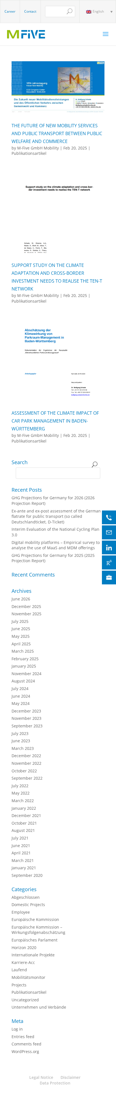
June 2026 (21, 599)
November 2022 (26, 763)
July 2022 (20, 785)
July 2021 (20, 838)
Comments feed (26, 1044)
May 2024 (21, 703)
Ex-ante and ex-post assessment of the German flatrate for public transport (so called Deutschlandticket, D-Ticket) (56, 516)
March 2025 (23, 651)
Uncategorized (25, 999)
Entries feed (23, 1036)
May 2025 (21, 636)
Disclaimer (71, 1077)
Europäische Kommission (35, 919)
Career (10, 11)
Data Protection (55, 1083)
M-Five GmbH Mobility (38, 148)
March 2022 (23, 800)
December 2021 (26, 815)
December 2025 (26, 606)
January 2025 (24, 666)
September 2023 (27, 726)
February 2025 (25, 658)
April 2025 (21, 643)
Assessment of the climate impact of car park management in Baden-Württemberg (55, 421)
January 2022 (24, 808)
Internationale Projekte (33, 954)
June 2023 (21, 740)
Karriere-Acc (23, 962)
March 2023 (23, 748)
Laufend (19, 969)
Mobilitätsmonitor (28, 977)
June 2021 (21, 845)
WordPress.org (25, 1051)
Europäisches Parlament (34, 940)
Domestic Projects (28, 904)
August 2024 (23, 681)
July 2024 (20, 688)
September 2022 (27, 778)
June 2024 (21, 696)
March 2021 (23, 860)
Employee (21, 912)
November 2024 (26, 673)
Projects (19, 985)
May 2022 (21, 793)
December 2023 (26, 711)
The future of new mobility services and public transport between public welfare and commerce (57, 133)
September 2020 (27, 875)
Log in (17, 1029)
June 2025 (21, 628)
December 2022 (26, 755)
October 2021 (24, 823)
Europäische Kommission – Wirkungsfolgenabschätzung (38, 929)
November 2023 (26, 718)
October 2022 (24, 770)
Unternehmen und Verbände (39, 1007)
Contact (30, 11)
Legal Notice (41, 1077)
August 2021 (23, 830)
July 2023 (20, 733)
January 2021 (24, 867)
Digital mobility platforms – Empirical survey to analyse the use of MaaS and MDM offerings (56, 545)
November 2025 (26, 613)
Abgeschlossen (26, 897)
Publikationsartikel (29, 153)
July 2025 (20, 621)
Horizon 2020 (24, 947)
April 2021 (21, 853)
